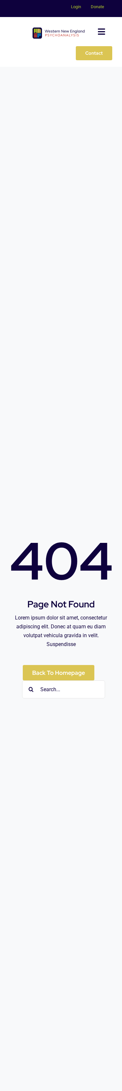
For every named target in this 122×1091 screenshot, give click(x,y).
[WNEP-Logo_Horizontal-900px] (59, 30)
